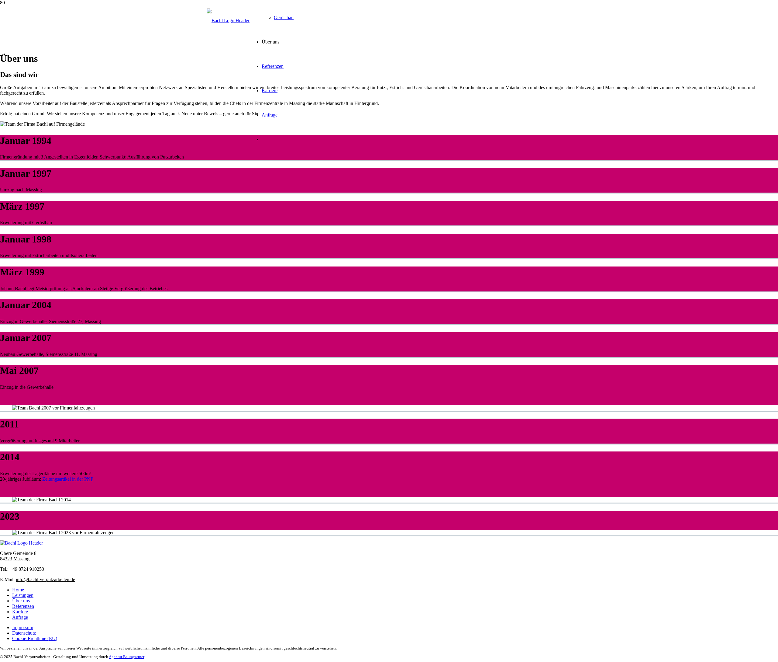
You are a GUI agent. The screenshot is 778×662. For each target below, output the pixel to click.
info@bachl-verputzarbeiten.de (45, 579)
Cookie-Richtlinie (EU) (34, 638)
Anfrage (20, 617)
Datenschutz (24, 633)
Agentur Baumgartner (126, 657)
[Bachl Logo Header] (228, 20)
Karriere (20, 611)
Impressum (22, 627)
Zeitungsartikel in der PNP (67, 479)
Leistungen (22, 595)
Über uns (21, 600)
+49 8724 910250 (27, 569)
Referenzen (23, 606)
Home (18, 589)
